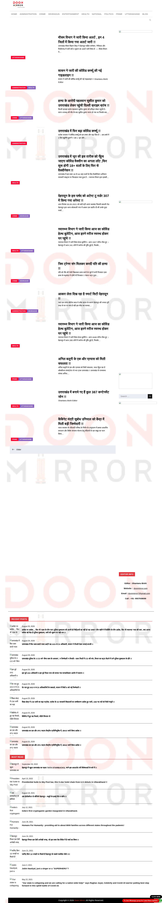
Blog (145, 14)
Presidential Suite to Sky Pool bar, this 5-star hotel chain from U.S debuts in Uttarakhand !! (64, 782)
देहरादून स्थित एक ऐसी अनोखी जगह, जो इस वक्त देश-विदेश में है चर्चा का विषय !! (50, 840)
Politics (108, 14)
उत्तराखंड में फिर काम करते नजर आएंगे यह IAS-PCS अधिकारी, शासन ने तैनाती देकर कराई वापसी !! (57, 644)
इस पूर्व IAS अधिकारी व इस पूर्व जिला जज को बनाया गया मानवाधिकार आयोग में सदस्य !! (53, 673)
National (97, 14)
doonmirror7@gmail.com (139, 593)
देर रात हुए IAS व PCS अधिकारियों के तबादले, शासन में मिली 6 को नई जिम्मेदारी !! (51, 687)
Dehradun (54, 14)
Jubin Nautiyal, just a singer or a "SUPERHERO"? (45, 868)
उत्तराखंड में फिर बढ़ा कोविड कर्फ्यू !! (79, 131)
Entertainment (70, 14)
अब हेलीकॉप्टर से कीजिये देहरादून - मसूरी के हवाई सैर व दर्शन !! (44, 796)
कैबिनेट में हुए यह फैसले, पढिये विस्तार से (36, 716)
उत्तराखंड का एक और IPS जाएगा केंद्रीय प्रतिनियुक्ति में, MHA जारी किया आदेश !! (51, 731)
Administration (28, 14)
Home (14, 14)
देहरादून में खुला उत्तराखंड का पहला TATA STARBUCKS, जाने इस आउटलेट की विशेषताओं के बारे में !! (59, 768)
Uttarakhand (132, 14)
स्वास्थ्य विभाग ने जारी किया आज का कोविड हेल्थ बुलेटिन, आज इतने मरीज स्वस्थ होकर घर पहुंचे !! (83, 233)
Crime (42, 14)
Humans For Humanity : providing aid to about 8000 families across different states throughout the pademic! (73, 825)
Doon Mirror (79, 900)
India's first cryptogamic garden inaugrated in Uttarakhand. (50, 811)
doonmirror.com (140, 588)
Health (85, 14)
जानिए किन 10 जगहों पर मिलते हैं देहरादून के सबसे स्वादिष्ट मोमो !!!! (46, 854)
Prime (119, 14)
